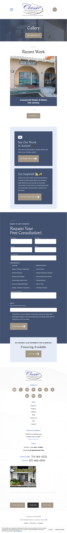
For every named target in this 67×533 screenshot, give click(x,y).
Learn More (31, 354)
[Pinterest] (40, 390)
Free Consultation (32, 35)
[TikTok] (40, 396)
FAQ (33, 421)
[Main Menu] (11, 9)
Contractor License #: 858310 (33, 517)
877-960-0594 (37, 460)
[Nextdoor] (33, 396)
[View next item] (35, 109)
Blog (33, 415)
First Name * (14, 238)
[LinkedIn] (27, 396)
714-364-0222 (39, 456)
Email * (36, 246)
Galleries (33, 412)
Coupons (33, 424)
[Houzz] (53, 390)
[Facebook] (33, 390)
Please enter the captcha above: (18, 305)
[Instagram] (27, 390)
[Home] (33, 9)
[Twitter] (21, 390)
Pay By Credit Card (17, 505)
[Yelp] (46, 390)
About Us (33, 406)
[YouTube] (14, 390)
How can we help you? (16, 291)
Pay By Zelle (33, 505)
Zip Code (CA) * (14, 254)
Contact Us (33, 418)
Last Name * (38, 238)
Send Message (16, 326)
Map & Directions (33, 439)
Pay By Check (47, 505)
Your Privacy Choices (39, 520)
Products (33, 409)
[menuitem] (26, 523)
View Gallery (32, 116)
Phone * (13, 246)
